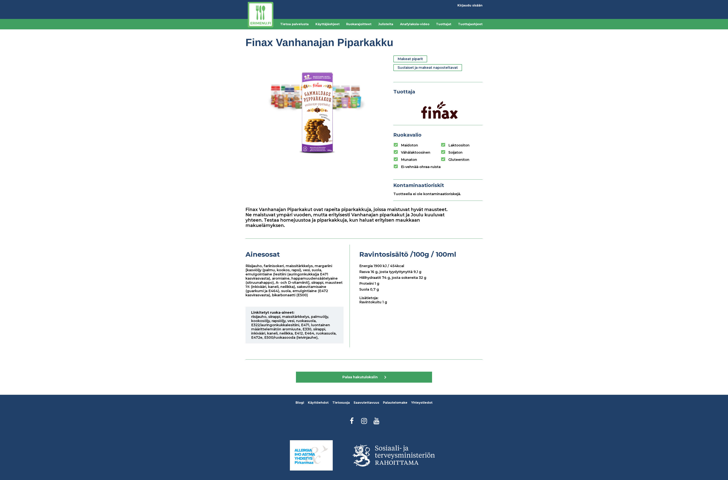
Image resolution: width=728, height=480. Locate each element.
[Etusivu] (260, 14)
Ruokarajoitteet (358, 24)
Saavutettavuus (366, 402)
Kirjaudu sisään (469, 5)
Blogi (300, 402)
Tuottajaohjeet (470, 24)
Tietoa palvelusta (294, 24)
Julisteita (385, 24)
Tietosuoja (341, 402)
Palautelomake (395, 402)
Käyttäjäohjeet (327, 24)
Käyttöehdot (318, 402)
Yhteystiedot (421, 402)
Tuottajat (443, 24)
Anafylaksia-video (414, 24)
